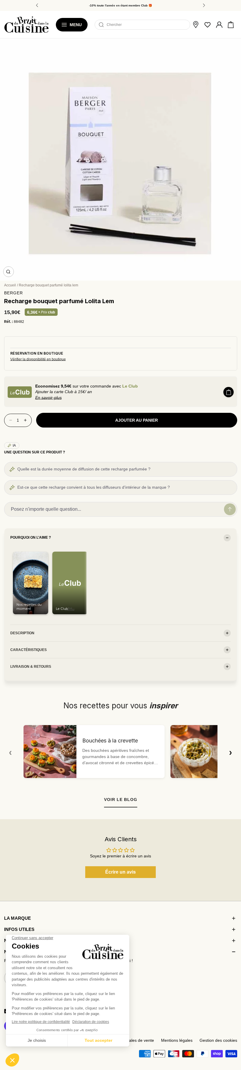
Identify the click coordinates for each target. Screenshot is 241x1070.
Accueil (10, 285)
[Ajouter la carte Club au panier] (228, 392)
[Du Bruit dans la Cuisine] (26, 24)
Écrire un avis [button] (120, 871)
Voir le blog (120, 799)
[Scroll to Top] (231, 1035)
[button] (231, 25)
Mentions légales (177, 1040)
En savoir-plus (48, 397)
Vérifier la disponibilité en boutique (38, 359)
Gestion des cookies (218, 1040)
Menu (76, 24)
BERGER (13, 293)
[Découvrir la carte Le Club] (20, 392)
